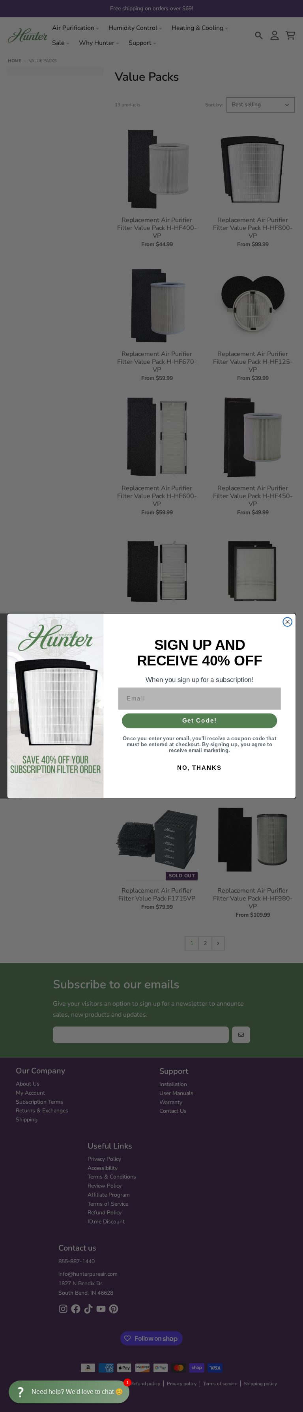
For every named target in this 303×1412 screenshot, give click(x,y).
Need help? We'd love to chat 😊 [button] (77, 1391)
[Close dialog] (287, 621)
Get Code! (199, 720)
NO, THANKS (199, 767)
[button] (69, 1391)
